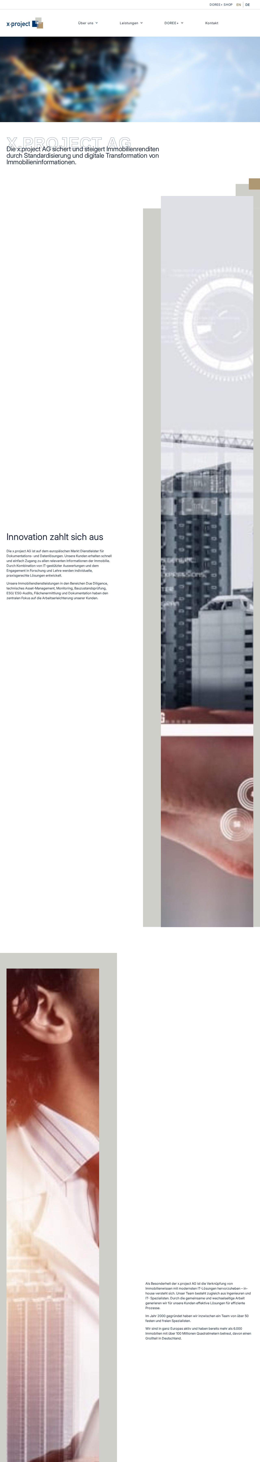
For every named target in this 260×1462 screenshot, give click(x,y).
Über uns (85, 23)
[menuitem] (238, 5)
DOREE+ (172, 23)
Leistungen (129, 23)
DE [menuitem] (247, 5)
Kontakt (211, 23)
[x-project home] (24, 23)
